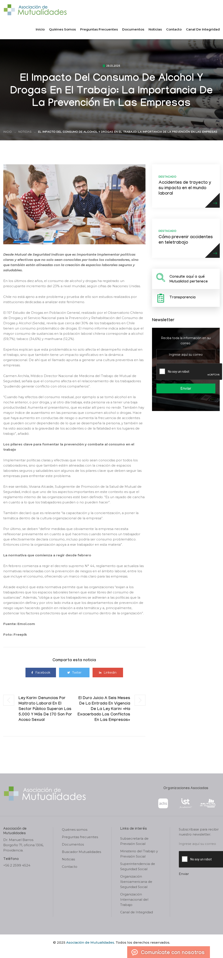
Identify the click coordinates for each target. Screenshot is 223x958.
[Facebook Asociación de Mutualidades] (107, 950)
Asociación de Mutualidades (90, 942)
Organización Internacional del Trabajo (134, 899)
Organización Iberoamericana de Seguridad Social (136, 881)
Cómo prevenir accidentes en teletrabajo (186, 240)
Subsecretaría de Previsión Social (134, 841)
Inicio (40, 29)
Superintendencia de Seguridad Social (137, 866)
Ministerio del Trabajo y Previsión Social (139, 853)
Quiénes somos (62, 29)
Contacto (174, 29)
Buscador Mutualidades (81, 852)
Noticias (155, 29)
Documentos (133, 29)
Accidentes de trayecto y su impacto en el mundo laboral (185, 188)
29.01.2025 (113, 66)
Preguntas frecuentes (99, 29)
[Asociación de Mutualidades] (35, 9)
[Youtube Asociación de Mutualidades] (115, 950)
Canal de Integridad (203, 29)
